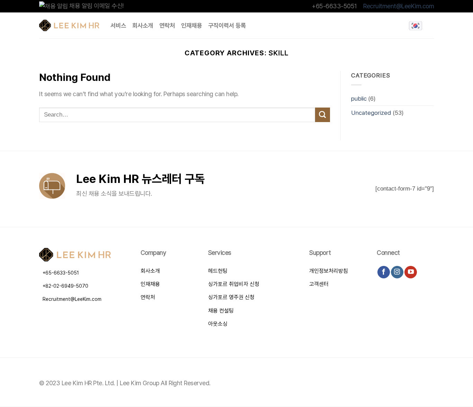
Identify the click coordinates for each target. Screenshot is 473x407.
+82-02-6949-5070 (65, 286)
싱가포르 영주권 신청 (231, 297)
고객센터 (319, 284)
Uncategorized (371, 112)
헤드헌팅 (217, 271)
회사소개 (142, 25)
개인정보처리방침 (328, 271)
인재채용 (191, 25)
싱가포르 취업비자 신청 (233, 284)
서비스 (118, 25)
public (359, 98)
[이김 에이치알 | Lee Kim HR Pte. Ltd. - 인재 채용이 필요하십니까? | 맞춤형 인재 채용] (69, 25)
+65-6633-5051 (61, 273)
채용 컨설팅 (221, 310)
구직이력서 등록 (227, 25)
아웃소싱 (217, 324)
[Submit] (322, 115)
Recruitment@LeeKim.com (398, 6)
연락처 (167, 25)
